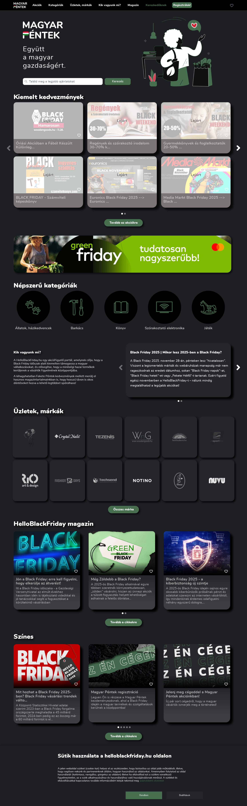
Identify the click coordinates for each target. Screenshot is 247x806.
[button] (122, 214)
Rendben (143, 795)
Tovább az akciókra (123, 222)
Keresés (118, 81)
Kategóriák (55, 5)
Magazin (133, 5)
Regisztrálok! (182, 5)
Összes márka (123, 509)
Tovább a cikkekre (123, 622)
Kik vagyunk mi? (110, 5)
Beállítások (184, 795)
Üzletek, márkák (81, 5)
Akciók (37, 5)
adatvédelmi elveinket (152, 781)
